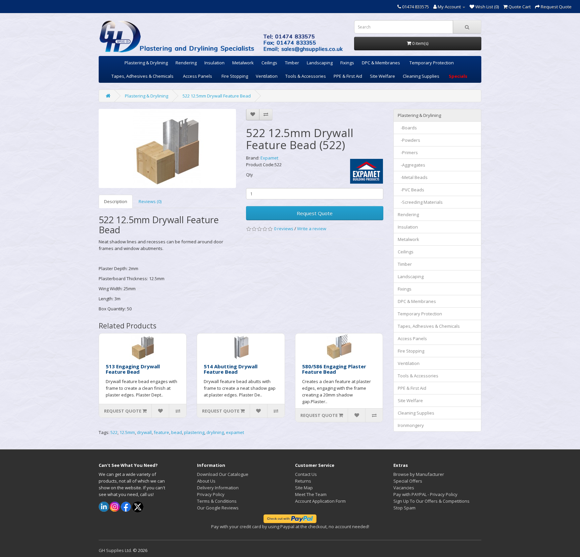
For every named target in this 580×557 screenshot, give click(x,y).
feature (161, 432)
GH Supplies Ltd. (115, 550)
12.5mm (127, 432)
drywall (144, 432)
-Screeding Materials (420, 202)
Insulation (214, 63)
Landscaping (320, 63)
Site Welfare (382, 76)
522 (113, 432)
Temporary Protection (431, 63)
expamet (235, 432)
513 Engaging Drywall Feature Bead (133, 369)
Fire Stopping (235, 76)
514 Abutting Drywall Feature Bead (230, 369)
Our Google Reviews (218, 508)
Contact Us (306, 474)
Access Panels (197, 76)
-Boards (407, 128)
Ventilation (267, 76)
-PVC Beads (411, 190)
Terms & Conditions (217, 501)
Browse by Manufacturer (418, 474)
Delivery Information (218, 488)
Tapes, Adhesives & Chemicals (142, 76)
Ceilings (269, 63)
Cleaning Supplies (421, 76)
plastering (194, 432)
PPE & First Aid (348, 76)
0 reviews (283, 229)
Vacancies (403, 488)
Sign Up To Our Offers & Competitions (431, 501)
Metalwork (243, 63)
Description (115, 201)
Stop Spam (404, 508)
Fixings (347, 63)
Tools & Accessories (305, 76)
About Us (206, 481)
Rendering (186, 63)
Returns (303, 481)
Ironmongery (411, 425)
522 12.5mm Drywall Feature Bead (217, 96)
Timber (292, 63)
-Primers (408, 152)
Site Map (304, 488)
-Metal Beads (413, 177)
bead (176, 432)
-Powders (409, 140)
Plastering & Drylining (146, 63)
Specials (458, 76)
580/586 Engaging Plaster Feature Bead (334, 369)
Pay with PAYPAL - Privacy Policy (425, 494)
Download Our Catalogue (222, 474)
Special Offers (407, 481)
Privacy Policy (211, 494)
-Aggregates (411, 165)
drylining (215, 432)
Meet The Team (311, 494)
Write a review (311, 229)
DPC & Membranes (381, 63)
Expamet (269, 158)
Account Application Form (320, 501)
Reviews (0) (150, 201)
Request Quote (315, 213)
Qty (249, 175)
